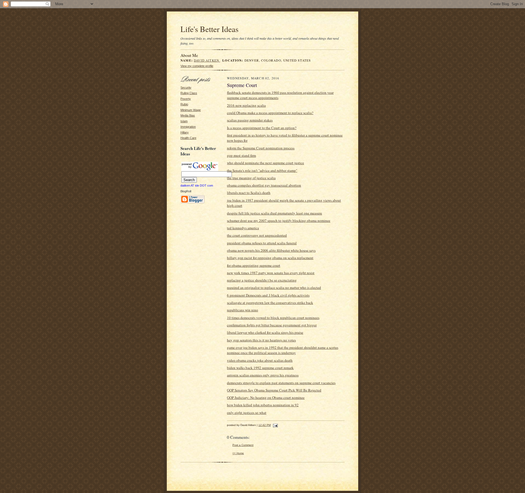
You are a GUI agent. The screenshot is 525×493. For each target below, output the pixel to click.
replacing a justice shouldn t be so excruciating (262, 280)
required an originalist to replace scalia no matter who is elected (274, 287)
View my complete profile (196, 66)
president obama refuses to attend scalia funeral (262, 242)
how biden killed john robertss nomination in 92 (263, 404)
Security (185, 87)
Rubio (184, 104)
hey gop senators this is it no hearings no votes (261, 340)
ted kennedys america (243, 227)
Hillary (184, 132)
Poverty (185, 98)
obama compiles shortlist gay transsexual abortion (264, 185)
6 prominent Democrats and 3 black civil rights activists (268, 295)
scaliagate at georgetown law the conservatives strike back (270, 302)
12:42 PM (264, 425)
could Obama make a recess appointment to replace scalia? (270, 112)
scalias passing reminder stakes (250, 120)
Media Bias (187, 115)
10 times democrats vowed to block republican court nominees (273, 317)
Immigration (188, 126)
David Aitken (207, 60)
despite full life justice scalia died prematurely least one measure (274, 213)
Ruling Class (188, 93)
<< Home (238, 453)
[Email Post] (275, 425)
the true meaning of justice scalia (251, 177)
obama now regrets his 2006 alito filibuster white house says (271, 250)
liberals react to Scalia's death (248, 192)
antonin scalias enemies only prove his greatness (263, 375)
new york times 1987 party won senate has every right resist (270, 272)
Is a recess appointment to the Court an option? (261, 127)
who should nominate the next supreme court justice (265, 162)
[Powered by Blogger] (192, 202)
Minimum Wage (190, 110)
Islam (184, 121)
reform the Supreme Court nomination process (260, 148)
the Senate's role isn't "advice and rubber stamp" (262, 170)
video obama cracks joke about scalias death (260, 360)
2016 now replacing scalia (246, 105)
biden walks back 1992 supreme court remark (260, 367)
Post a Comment (242, 444)
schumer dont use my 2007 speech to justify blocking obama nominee (278, 220)
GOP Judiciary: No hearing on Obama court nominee (266, 397)
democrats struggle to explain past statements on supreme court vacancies (281, 382)
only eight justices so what (246, 412)
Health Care (188, 138)
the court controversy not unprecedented (257, 235)
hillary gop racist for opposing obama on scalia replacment (270, 257)
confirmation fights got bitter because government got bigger (272, 325)
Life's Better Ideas (209, 29)
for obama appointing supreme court (253, 265)
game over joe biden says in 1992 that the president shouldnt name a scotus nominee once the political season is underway (282, 350)
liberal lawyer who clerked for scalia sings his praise (265, 332)
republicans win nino (242, 310)
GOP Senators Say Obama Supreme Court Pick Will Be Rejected (274, 390)
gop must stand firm (241, 155)
